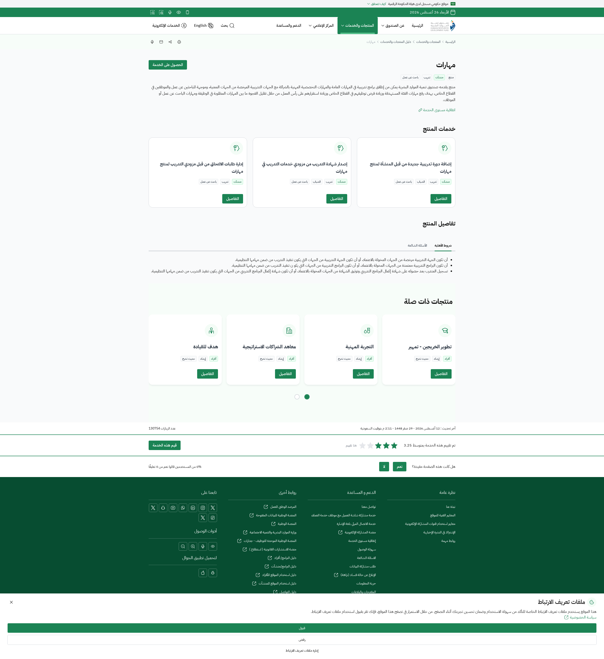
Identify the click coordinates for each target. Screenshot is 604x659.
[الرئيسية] (443, 25)
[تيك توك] (213, 518)
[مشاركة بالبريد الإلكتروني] (161, 41)
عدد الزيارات (168, 428)
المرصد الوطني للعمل (283, 506)
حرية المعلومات (366, 583)
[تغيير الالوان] (178, 12)
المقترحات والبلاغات (363, 591)
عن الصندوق (395, 25)
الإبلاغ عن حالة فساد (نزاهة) (358, 574)
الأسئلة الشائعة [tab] (417, 245)
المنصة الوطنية (287, 523)
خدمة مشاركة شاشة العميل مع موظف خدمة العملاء (343, 515)
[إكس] (213, 508)
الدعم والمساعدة (288, 25)
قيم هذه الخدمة (165, 445)
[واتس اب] (183, 508)
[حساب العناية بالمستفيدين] (153, 508)
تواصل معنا (369, 506)
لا (384, 466)
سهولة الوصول (367, 549)
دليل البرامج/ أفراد (285, 557)
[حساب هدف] (203, 518)
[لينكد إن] (193, 508)
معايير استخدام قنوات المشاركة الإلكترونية (430, 523)
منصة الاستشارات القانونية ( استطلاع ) (272, 549)
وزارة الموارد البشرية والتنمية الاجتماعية (273, 532)
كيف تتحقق (378, 3)
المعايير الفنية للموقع (442, 515)
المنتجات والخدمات (359, 25)
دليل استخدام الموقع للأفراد (279, 574)
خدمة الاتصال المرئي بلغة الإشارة (356, 523)
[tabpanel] (302, 265)
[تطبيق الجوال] (187, 12)
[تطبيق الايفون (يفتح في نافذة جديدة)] (203, 573)
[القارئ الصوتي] (170, 12)
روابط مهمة (448, 540)
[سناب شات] (163, 508)
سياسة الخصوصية (583, 617)
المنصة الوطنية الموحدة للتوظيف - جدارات (270, 540)
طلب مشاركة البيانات (363, 566)
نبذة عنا (450, 506)
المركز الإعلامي (323, 25)
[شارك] (170, 41)
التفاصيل (441, 199)
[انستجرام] (203, 508)
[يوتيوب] (173, 508)
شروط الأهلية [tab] (443, 245)
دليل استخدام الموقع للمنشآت (277, 583)
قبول (302, 628)
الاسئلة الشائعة (366, 557)
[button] (227, 25)
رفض (302, 639)
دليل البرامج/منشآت (283, 566)
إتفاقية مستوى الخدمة (362, 540)
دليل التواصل (288, 591)
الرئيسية (417, 25)
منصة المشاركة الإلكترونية (360, 532)
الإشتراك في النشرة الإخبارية (439, 532)
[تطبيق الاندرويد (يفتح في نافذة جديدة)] (213, 573)
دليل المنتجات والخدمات (395, 41)
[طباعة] (179, 41)
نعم (399, 466)
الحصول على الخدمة (168, 65)
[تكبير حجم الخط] (161, 12)
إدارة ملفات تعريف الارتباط (302, 650)
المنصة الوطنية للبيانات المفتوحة (276, 515)
